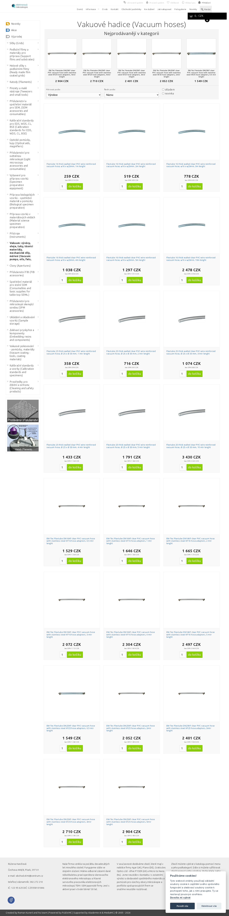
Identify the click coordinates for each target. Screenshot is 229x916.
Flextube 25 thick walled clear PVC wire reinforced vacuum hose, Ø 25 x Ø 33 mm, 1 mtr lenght (71, 352)
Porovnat (73, 120)
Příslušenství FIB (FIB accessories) (22, 274)
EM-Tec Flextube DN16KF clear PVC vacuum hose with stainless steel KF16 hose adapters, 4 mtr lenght (130, 634)
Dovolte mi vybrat (180, 897)
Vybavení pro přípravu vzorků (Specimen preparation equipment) (19, 182)
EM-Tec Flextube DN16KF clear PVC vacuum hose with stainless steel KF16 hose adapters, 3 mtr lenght (71, 634)
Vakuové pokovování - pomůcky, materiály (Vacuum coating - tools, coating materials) (22, 352)
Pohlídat (73, 126)
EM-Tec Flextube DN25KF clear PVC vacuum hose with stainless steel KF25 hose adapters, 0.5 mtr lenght (71, 728)
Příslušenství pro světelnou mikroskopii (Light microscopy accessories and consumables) (20, 160)
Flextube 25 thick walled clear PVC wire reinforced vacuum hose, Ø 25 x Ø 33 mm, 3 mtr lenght (191, 352)
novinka (169, 93)
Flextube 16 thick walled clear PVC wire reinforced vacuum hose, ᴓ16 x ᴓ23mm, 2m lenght (131, 165)
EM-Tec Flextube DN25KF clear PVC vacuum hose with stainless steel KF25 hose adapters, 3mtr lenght (190, 728)
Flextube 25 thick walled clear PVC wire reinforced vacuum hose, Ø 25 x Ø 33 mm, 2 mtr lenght (131, 352)
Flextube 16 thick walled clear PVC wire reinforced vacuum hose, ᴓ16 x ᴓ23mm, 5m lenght (131, 258)
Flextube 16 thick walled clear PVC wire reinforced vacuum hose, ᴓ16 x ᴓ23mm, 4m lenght (71, 258)
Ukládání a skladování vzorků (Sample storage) (22, 320)
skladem (170, 89)
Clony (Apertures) (20, 265)
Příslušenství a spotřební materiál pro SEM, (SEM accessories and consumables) (21, 107)
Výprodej (16, 36)
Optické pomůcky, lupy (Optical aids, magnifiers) (20, 143)
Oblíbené (73, 114)
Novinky (15, 23)
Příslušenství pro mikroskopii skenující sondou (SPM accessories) (22, 306)
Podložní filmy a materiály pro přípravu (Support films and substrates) (22, 54)
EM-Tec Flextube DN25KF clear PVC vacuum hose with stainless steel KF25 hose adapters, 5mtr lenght (130, 822)
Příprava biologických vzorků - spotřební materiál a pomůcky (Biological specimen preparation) (22, 201)
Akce (14, 30)
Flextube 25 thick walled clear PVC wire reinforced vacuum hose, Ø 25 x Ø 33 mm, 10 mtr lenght (191, 446)
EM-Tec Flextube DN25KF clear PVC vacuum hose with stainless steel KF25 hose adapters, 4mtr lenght (71, 822)
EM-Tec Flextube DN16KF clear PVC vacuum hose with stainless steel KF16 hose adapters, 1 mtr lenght (130, 541)
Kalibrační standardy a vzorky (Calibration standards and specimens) (22, 370)
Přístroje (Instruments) (18, 235)
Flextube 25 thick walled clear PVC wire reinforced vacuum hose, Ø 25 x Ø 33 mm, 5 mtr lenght (131, 446)
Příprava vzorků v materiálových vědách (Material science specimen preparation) (22, 220)
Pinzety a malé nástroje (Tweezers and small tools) (21, 91)
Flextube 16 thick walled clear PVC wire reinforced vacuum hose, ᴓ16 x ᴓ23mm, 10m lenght (191, 258)
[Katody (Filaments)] (23, 438)
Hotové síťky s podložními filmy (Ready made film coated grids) (20, 70)
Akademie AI (94, 912)
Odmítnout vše (209, 906)
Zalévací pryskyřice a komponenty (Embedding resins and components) (22, 335)
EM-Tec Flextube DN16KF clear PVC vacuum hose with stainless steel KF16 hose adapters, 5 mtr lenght (190, 634)
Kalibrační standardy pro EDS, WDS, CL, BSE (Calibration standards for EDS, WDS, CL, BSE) (22, 127)
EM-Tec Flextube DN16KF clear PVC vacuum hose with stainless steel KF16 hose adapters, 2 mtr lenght (190, 541)
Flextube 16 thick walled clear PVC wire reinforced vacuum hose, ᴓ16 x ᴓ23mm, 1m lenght (71, 165)
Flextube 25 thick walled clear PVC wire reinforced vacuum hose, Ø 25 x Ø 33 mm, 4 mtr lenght (71, 446)
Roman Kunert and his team (33, 912)
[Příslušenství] (23, 411)
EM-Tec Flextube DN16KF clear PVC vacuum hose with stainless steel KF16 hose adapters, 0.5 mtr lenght (71, 541)
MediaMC (109, 912)
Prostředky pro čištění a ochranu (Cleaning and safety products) (22, 386)
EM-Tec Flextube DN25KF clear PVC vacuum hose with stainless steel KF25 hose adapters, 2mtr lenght (130, 728)
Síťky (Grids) (17, 43)
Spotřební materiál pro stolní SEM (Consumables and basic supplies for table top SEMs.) (21, 288)
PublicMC (67, 912)
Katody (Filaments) (21, 81)
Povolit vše (182, 906)
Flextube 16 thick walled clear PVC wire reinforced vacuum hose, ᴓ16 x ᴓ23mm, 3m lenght (191, 165)
